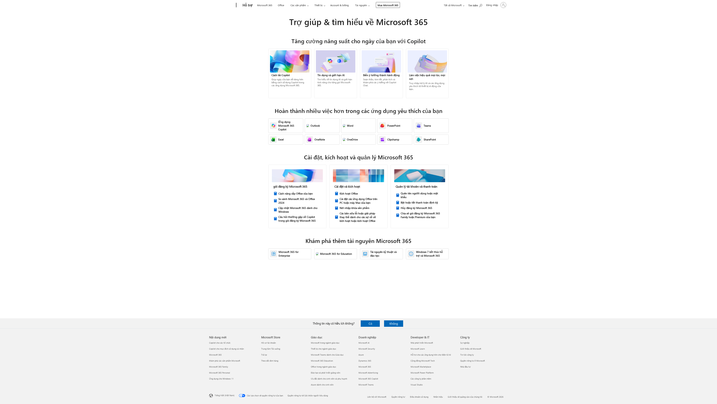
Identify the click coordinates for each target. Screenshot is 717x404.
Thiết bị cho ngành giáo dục (323, 348)
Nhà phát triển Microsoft (422, 342)
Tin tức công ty (467, 354)
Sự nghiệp (464, 342)
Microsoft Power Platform (422, 372)
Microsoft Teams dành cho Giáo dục (327, 354)
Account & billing (339, 5)
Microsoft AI (364, 342)
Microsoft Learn (418, 348)
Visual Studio (417, 384)
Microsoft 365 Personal (219, 372)
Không (393, 323)
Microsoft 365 (264, 5)
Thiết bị (318, 5)
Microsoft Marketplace (421, 366)
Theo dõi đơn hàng (269, 360)
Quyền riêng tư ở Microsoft (472, 360)
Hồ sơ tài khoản (268, 342)
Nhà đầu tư (465, 366)
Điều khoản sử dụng (419, 396)
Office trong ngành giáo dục (323, 366)
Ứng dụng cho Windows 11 (221, 378)
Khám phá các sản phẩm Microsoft (224, 360)
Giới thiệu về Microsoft (470, 348)
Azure (361, 354)
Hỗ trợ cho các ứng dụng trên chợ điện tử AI (431, 354)
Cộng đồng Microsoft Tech (423, 360)
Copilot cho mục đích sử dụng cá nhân (226, 348)
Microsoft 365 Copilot (368, 378)
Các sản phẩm (298, 5)
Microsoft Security (366, 348)
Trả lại (264, 354)
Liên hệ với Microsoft (376, 396)
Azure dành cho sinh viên (322, 384)
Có (370, 323)
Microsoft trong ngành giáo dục (325, 342)
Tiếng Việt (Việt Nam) (224, 395)
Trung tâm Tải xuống (270, 348)
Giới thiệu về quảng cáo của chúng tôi (465, 396)
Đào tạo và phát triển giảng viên (325, 372)
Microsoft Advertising (368, 372)
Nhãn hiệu (438, 396)
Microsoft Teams (366, 384)
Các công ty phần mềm (421, 378)
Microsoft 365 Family (218, 366)
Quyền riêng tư (398, 396)
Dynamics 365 (364, 360)
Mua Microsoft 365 (388, 5)
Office (281, 5)
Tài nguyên (361, 5)
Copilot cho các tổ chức (219, 342)
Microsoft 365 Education (322, 360)
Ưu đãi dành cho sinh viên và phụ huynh (329, 378)
